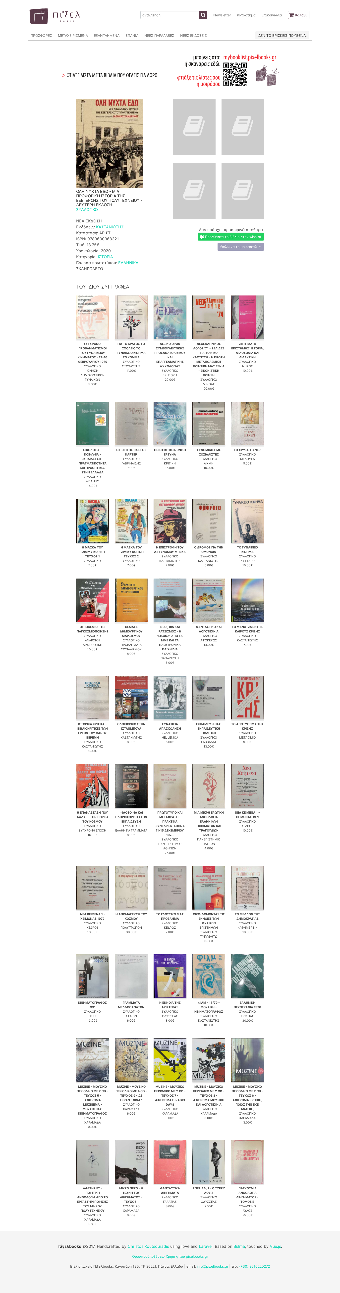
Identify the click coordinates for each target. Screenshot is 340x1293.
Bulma (239, 1246)
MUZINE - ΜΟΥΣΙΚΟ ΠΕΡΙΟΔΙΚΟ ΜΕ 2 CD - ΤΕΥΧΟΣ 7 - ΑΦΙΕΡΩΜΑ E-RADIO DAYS (170, 1095)
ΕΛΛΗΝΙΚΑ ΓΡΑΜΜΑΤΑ (131, 830)
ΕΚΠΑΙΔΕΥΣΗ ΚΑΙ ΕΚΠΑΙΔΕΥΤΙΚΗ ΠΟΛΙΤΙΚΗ (208, 728)
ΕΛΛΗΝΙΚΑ (128, 262)
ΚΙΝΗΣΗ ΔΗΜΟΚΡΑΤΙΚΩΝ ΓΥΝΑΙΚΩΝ (93, 375)
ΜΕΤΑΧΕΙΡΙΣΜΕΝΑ (73, 35)
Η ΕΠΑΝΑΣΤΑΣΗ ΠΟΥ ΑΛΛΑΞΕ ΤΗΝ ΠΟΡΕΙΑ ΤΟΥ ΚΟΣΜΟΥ (93, 817)
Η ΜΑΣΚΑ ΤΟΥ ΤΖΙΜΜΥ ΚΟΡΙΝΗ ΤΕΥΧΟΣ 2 (131, 551)
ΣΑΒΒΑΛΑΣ (209, 742)
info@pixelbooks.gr (212, 1266)
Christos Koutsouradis (148, 1246)
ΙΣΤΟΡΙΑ (105, 256)
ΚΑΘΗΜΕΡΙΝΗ (247, 927)
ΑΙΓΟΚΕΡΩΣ (208, 640)
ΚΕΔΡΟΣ (247, 826)
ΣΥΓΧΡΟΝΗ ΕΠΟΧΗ (92, 830)
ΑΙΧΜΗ (209, 463)
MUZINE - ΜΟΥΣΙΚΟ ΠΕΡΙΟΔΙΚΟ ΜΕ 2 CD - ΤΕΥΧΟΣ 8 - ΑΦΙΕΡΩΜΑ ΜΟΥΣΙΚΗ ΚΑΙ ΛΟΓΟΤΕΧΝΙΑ (209, 1095)
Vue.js (275, 1246)
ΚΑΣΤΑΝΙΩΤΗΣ (110, 226)
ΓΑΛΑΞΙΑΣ (170, 1202)
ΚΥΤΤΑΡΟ (247, 561)
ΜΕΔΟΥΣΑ (247, 459)
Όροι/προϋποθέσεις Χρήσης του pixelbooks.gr (170, 1256)
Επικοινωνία (272, 15)
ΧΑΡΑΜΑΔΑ (92, 1122)
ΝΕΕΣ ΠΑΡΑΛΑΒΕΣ (159, 35)
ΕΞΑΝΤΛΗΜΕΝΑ (106, 35)
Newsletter (222, 15)
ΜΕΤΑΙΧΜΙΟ (247, 737)
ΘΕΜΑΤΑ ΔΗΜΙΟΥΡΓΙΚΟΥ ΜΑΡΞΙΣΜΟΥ (131, 631)
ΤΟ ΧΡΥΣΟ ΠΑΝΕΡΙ (247, 450)
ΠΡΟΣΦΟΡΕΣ (41, 35)
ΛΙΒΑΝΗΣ (92, 481)
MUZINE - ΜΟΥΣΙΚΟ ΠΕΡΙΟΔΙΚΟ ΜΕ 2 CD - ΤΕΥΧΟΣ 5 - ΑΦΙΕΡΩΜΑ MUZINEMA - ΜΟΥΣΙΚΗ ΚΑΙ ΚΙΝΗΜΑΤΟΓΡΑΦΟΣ (92, 1100)
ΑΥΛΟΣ (247, 1210)
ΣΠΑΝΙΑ (131, 35)
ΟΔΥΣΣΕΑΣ (170, 1016)
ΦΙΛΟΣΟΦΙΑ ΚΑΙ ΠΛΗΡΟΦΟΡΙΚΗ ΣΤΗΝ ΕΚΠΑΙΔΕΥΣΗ (131, 817)
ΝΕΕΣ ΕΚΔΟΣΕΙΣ (193, 35)
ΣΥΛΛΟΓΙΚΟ (87, 209)
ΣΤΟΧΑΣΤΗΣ (131, 366)
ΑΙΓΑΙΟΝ (131, 1016)
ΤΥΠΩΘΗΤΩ (208, 936)
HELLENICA (170, 737)
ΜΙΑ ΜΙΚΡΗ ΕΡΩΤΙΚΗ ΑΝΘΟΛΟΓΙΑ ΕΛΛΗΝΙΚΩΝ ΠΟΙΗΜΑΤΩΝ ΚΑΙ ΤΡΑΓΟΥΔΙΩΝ (209, 821)
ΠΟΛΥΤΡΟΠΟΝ (131, 927)
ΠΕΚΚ (93, 1016)
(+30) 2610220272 (254, 1266)
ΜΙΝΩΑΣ (209, 384)
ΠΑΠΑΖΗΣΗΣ (170, 658)
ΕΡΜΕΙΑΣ (247, 1016)
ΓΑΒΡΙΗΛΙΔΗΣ (131, 463)
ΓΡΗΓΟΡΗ (170, 375)
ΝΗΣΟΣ (247, 366)
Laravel (206, 1246)
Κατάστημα (246, 15)
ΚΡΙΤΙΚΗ (170, 463)
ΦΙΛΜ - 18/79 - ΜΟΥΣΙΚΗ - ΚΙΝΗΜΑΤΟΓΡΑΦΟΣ (208, 1007)
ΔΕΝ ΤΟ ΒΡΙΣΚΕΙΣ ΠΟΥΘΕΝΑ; (282, 35)
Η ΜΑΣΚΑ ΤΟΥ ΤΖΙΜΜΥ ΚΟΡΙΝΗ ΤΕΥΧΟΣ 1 (92, 551)
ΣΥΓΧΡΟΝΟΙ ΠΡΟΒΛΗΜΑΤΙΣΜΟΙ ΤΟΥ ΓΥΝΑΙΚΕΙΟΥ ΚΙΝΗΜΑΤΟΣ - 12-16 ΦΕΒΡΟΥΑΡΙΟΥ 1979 (92, 353)
